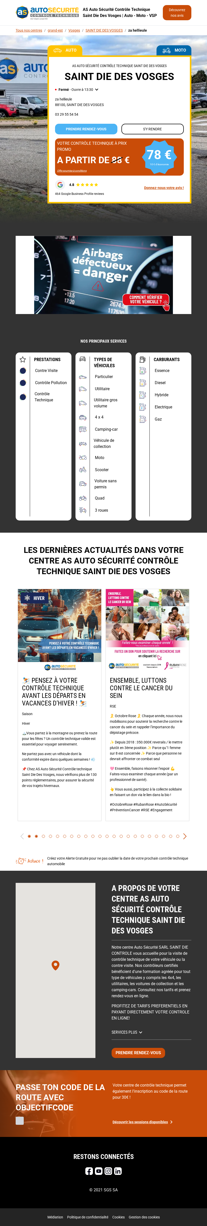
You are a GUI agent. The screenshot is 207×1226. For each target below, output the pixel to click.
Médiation (55, 1217)
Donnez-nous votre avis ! (164, 188)
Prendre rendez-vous (86, 129)
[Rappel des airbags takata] (103, 275)
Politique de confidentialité (87, 1217)
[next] (185, 836)
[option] (60, 705)
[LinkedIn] (118, 1171)
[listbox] (103, 705)
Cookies (118, 1217)
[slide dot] (29, 836)
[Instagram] (108, 1171)
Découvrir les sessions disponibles (140, 1122)
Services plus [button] (124, 1032)
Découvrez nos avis (177, 12)
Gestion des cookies (144, 1217)
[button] (76, 89)
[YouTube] (98, 1171)
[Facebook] (89, 1171)
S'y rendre (152, 129)
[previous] (22, 836)
